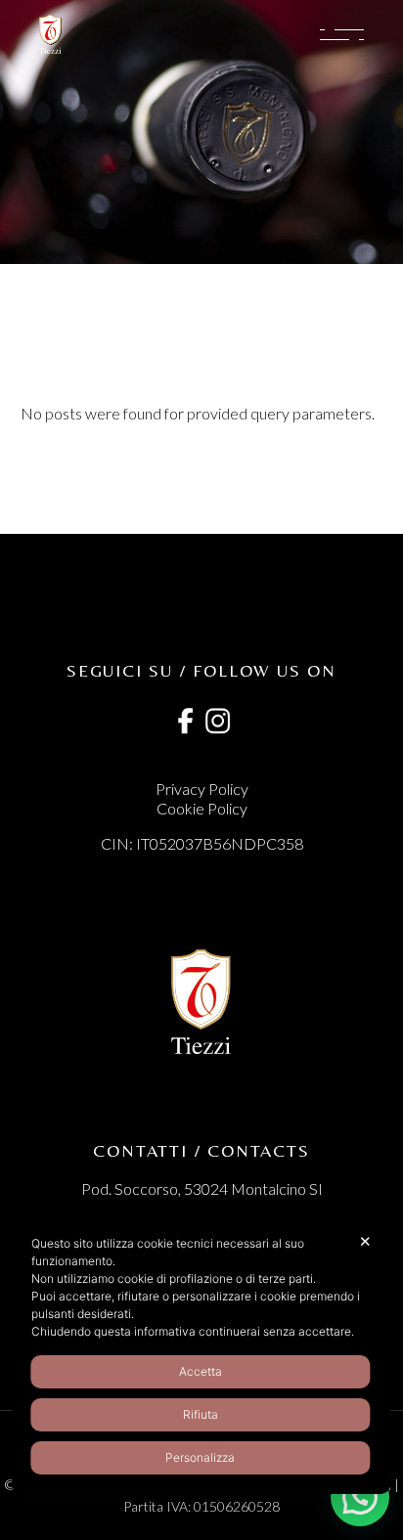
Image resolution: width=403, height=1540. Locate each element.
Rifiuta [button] (200, 1414)
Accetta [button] (200, 1371)
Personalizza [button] (200, 1457)
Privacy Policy (202, 788)
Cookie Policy (202, 808)
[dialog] (201, 1354)
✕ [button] (365, 1241)
